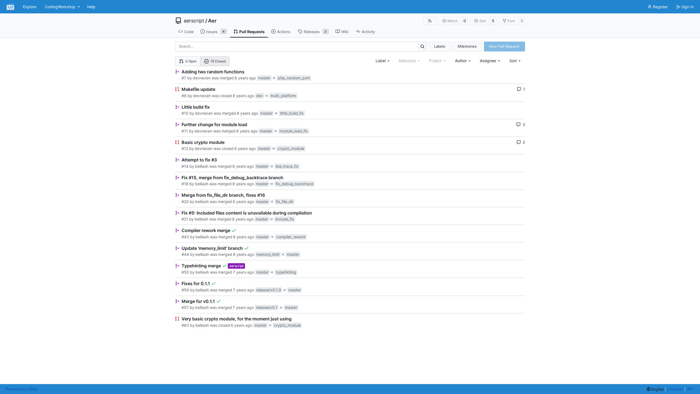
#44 (185, 254)
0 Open (191, 61)
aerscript (194, 21)
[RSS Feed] (430, 21)
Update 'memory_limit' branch (212, 248)
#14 (185, 166)
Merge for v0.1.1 (198, 301)
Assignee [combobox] (488, 60)
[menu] (515, 60)
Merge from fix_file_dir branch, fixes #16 (223, 195)
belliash (201, 166)
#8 (184, 95)
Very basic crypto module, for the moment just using (236, 318)
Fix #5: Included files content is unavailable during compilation (247, 213)
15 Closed (218, 61)
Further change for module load (214, 124)
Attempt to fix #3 (199, 160)
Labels (439, 46)
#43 (185, 236)
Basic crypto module (203, 142)
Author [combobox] (461, 60)
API (690, 389)
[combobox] (383, 60)
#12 (185, 148)
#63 (185, 325)
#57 (185, 307)
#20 (185, 201)
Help (91, 6)
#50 (185, 272)
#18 (185, 183)
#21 (185, 219)
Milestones (467, 46)
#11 (185, 131)
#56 (185, 290)
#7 (184, 78)
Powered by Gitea (21, 389)
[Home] (10, 7)
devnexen (202, 78)
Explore (29, 6)
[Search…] (422, 46)
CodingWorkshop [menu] (60, 6)
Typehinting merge (201, 265)
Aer (212, 21)
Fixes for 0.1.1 (196, 283)
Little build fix (196, 107)
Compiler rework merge (206, 230)
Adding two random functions (213, 71)
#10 (185, 113)
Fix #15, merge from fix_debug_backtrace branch (232, 177)
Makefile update (198, 89)
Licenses (675, 389)
